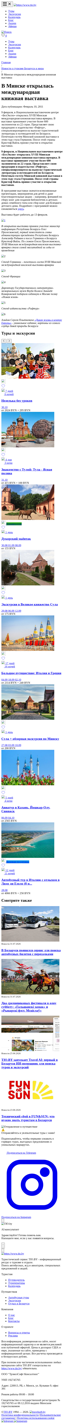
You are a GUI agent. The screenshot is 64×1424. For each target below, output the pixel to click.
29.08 (4, 610)
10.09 (18, 745)
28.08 (4, 890)
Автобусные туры (18, 1297)
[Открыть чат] (3, 1246)
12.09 (18, 610)
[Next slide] (9, 341)
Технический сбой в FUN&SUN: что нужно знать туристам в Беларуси (28, 1118)
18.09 (11, 679)
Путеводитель (16, 1279)
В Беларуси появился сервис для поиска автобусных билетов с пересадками (31, 952)
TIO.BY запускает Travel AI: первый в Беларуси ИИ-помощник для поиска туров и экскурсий (29, 1063)
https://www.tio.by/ (11, 1368)
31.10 (4, 479)
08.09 (18, 545)
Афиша (12, 26)
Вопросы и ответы (19, 1332)
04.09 (4, 679)
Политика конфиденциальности (20, 1415)
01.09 (11, 545)
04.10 (11, 817)
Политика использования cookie (35, 1418)
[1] (3, 220)
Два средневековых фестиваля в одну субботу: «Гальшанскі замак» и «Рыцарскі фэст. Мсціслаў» (28, 1006)
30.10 (4, 407)
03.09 (11, 745)
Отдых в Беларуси (19, 1303)
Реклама (13, 1335)
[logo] (25, 5)
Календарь (14, 17)
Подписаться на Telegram (21, 1152)
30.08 (4, 545)
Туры (11, 11)
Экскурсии (14, 14)
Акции (12, 23)
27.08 (4, 745)
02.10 (18, 679)
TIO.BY (7, 1411)
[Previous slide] (3, 341)
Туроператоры (16, 1283)
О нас (11, 1315)
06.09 (11, 610)
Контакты (14, 1321)
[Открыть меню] (7, 4)
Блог (11, 20)
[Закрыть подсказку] (2, 1220)
